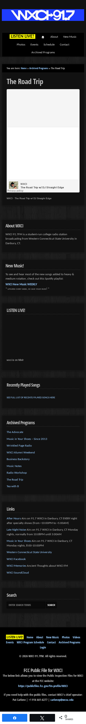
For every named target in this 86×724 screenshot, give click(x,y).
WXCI (10, 198)
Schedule (49, 44)
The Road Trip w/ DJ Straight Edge (33, 198)
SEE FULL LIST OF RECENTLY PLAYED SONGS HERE (31, 397)
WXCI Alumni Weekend (21, 452)
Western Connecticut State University (29, 552)
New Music (70, 36)
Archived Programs (43, 52)
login (43, 647)
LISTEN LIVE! (15, 637)
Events (34, 44)
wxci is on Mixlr (15, 360)
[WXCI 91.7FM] (43, 20)
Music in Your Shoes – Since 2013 (27, 439)
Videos (76, 637)
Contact (64, 44)
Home (42, 37)
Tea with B (13, 486)
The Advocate (15, 432)
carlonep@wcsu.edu (62, 700)
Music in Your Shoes (19, 541)
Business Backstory (18, 459)
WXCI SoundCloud (18, 572)
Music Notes (14, 466)
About (54, 36)
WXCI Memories (16, 565)
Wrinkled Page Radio (19, 445)
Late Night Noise (16, 529)
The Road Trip (15, 479)
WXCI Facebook (16, 559)
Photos (21, 44)
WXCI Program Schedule (30, 642)
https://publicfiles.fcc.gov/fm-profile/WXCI (43, 686)
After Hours (14, 518)
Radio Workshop (17, 472)
